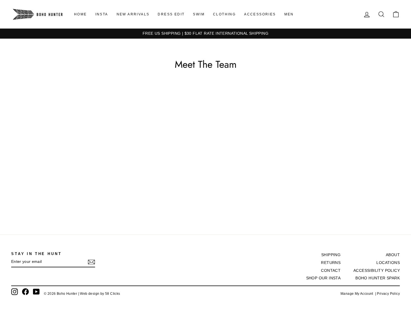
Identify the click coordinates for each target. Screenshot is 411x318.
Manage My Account (358, 294)
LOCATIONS (388, 263)
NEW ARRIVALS (133, 14)
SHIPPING (331, 255)
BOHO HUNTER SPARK (377, 278)
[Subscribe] (91, 262)
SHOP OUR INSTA (323, 278)
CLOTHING (224, 14)
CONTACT (331, 270)
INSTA (101, 14)
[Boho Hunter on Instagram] (14, 291)
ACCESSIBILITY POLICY (376, 270)
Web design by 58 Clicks (100, 294)
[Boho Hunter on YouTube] (36, 291)
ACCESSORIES (260, 14)
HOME (80, 14)
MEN (289, 14)
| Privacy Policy (387, 294)
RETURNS (331, 263)
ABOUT (393, 255)
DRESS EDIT (171, 14)
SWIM (199, 14)
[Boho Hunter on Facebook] (25, 291)
